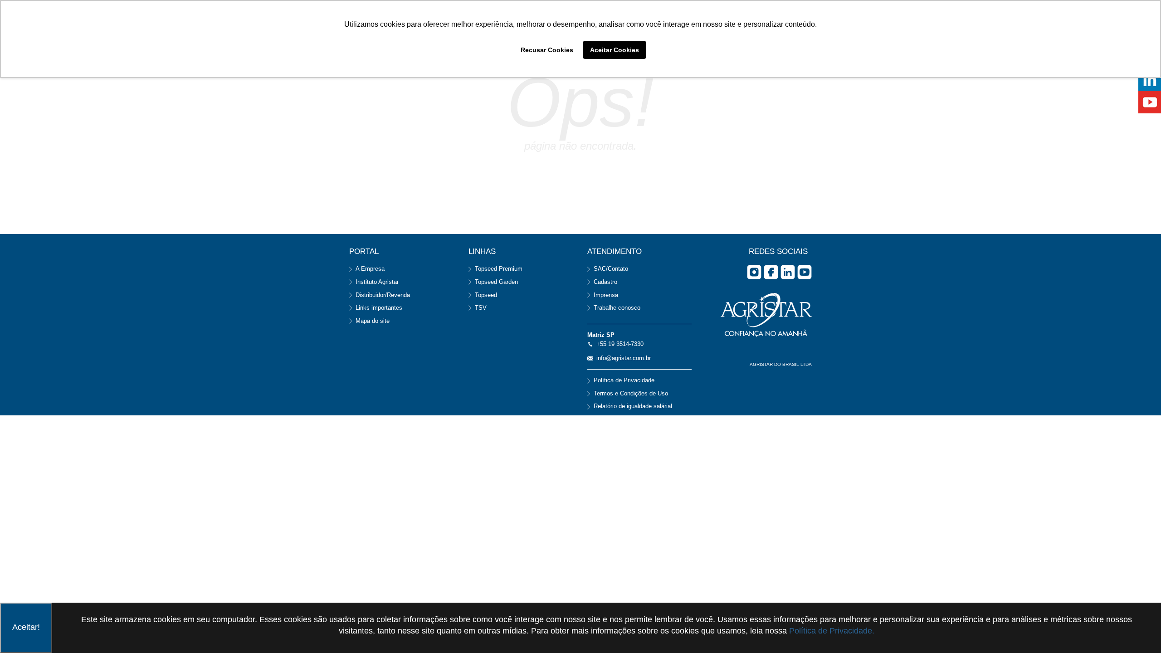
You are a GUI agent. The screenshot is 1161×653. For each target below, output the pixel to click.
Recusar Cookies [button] (547, 50)
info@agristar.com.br (623, 358)
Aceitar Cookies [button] (614, 50)
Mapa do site (373, 320)
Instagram (754, 272)
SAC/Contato (611, 268)
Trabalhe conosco (617, 307)
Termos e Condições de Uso (631, 393)
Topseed (486, 295)
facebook (771, 272)
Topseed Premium (498, 268)
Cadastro (605, 281)
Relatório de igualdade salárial (633, 406)
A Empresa (370, 268)
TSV (481, 307)
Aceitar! (26, 627)
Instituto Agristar (377, 281)
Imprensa (606, 295)
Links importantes (379, 307)
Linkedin (788, 272)
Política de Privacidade (624, 380)
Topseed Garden (496, 281)
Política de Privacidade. (831, 630)
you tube (804, 272)
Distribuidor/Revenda (383, 295)
